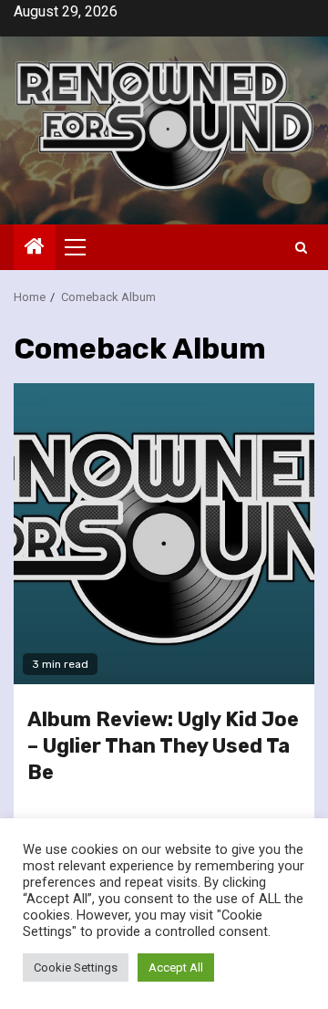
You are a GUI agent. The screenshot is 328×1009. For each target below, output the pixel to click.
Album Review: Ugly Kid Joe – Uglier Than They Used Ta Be (163, 745)
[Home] (35, 248)
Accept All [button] (176, 967)
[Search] (301, 247)
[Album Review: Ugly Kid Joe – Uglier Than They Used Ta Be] (164, 533)
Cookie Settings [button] (76, 967)
